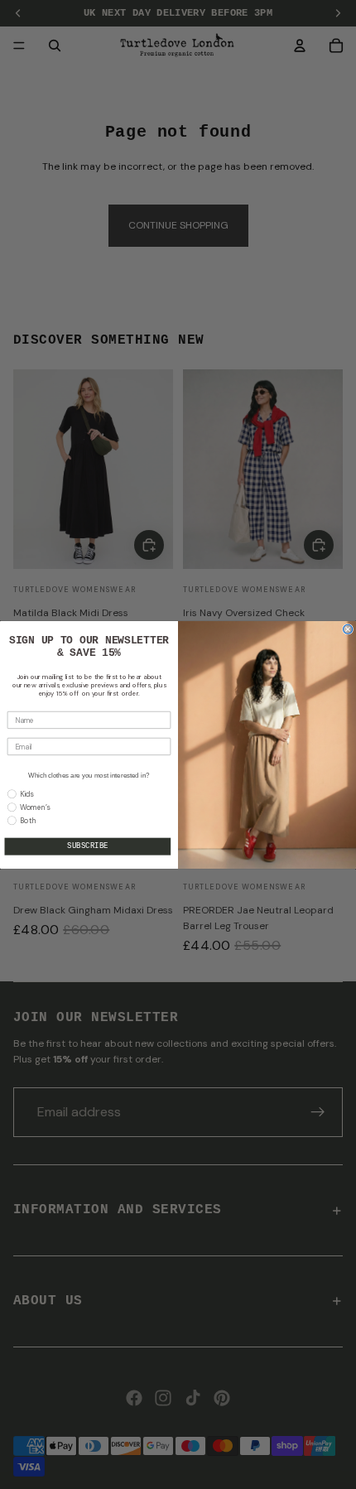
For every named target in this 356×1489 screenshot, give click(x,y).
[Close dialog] (348, 629)
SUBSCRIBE (87, 846)
